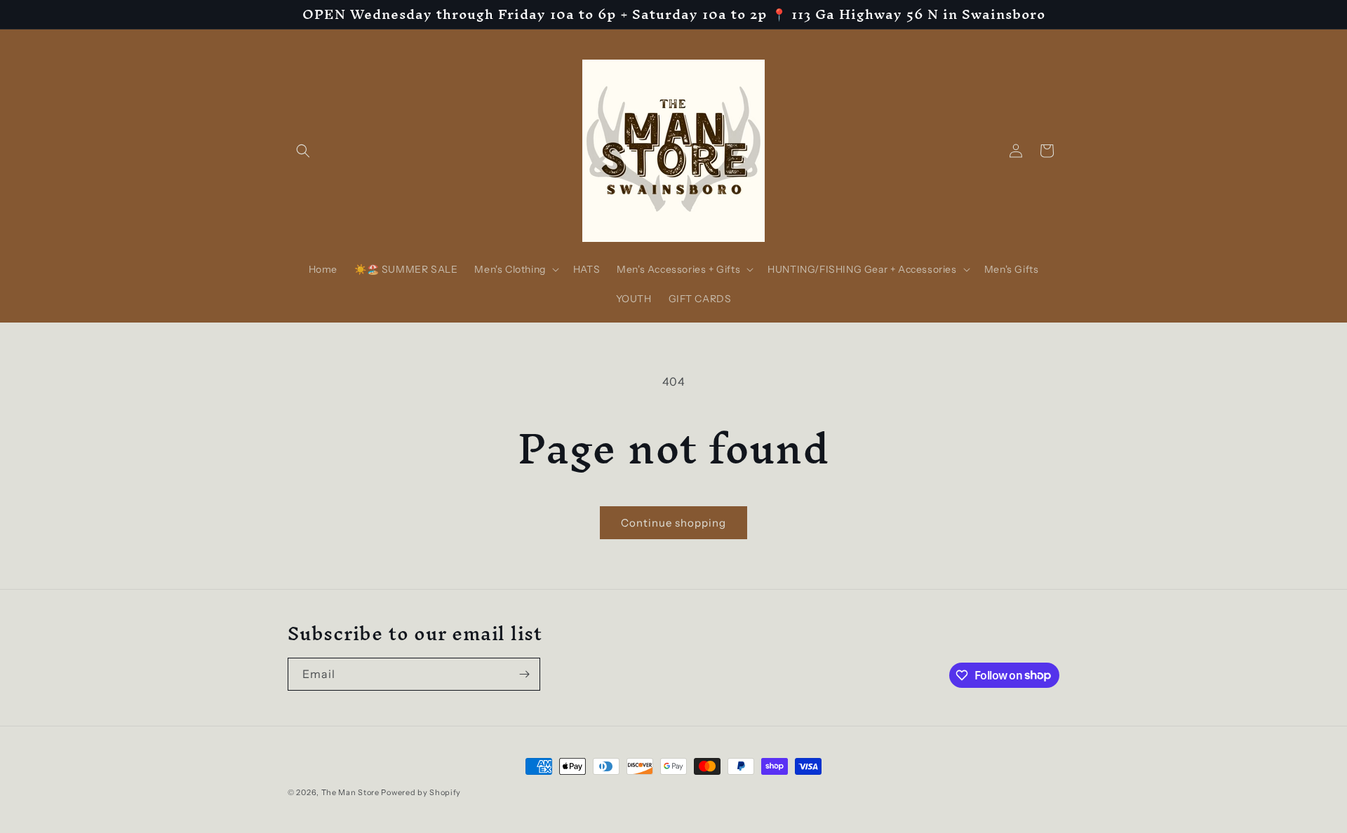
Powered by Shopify (421, 792)
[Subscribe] (524, 674)
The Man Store (350, 792)
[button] (303, 150)
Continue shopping (673, 522)
